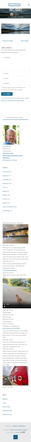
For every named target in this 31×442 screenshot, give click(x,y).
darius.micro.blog (8, 153)
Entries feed (6, 407)
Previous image (8, 41)
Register (5, 399)
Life (4, 187)
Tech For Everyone (8, 207)
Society (5, 203)
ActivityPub (6, 172)
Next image (24, 41)
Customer (6, 179)
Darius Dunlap (14, 5)
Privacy (5, 199)
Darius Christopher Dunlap (18, 430)
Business (5, 175)
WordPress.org (7, 414)
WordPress (22, 426)
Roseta (15, 426)
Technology (6, 210)
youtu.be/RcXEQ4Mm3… (10, 270)
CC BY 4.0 (19, 432)
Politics (5, 195)
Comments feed (7, 410)
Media (4, 191)
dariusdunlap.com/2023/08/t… (12, 328)
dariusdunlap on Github (10, 160)
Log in (4, 403)
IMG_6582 (13, 17)
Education (6, 183)
